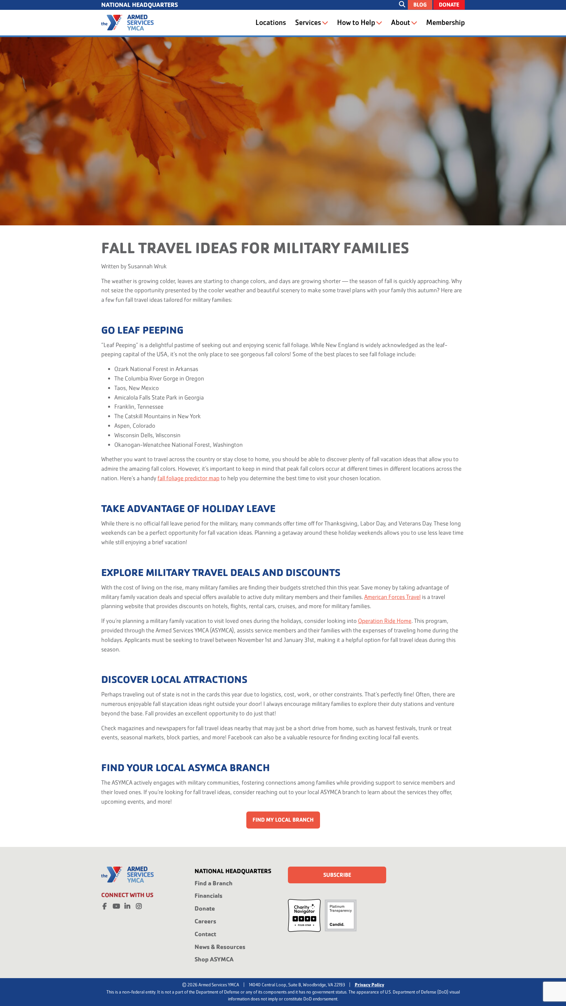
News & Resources (220, 947)
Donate (449, 4)
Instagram (139, 905)
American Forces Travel (392, 597)
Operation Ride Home (384, 621)
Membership (445, 22)
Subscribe (337, 875)
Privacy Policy (369, 985)
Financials (208, 896)
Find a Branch (214, 883)
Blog (420, 4)
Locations (270, 22)
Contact (205, 934)
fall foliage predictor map (188, 478)
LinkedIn (127, 905)
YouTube (116, 905)
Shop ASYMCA (214, 959)
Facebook (104, 905)
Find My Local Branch (283, 819)
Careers (205, 921)
